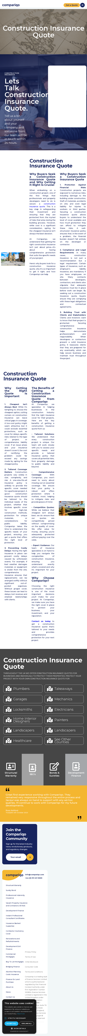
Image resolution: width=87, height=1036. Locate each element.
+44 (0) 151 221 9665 (33, 878)
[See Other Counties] (50, 741)
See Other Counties (62, 740)
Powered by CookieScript (19, 1031)
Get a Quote (72, 5)
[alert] (19, 1016)
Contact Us (10, 997)
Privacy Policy (30, 952)
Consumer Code (31, 967)
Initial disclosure (31, 962)
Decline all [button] (27, 1023)
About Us (9, 987)
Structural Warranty (13, 885)
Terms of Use (30, 957)
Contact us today (41, 621)
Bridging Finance (13, 967)
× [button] (33, 1002)
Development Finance (15, 911)
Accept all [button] (11, 1023)
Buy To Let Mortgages (15, 962)
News (8, 992)
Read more (21, 1014)
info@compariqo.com (34, 875)
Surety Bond (11, 890)
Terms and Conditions (34, 972)
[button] (5, 1018)
